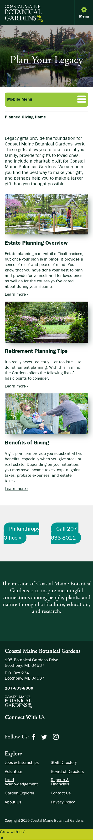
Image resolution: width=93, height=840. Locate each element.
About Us (13, 802)
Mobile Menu (19, 99)
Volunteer (13, 771)
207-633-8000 (19, 688)
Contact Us (61, 793)
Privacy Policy (63, 802)
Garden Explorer (19, 793)
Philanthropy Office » (21, 533)
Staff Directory (64, 762)
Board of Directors (67, 771)
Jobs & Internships (22, 762)
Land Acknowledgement (21, 782)
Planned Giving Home (25, 117)
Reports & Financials (60, 782)
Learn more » (16, 294)
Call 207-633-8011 (64, 533)
